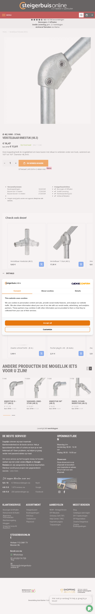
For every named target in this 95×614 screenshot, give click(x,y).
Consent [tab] (17, 291)
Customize (47, 329)
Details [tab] (78, 291)
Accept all (47, 323)
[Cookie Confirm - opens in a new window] (80, 283)
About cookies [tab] (47, 291)
